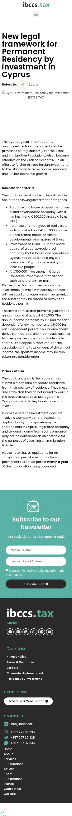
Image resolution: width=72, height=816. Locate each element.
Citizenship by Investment (25, 673)
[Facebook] (10, 631)
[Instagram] (25, 631)
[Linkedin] (18, 631)
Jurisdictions (13, 764)
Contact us (12, 789)
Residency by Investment (24, 679)
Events (9, 784)
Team (8, 774)
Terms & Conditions (21, 662)
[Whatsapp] (33, 631)
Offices (9, 769)
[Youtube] (49, 631)
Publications (13, 779)
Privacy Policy (16, 657)
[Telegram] (41, 631)
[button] (36, 14)
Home (8, 749)
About (8, 754)
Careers (12, 668)
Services (10, 759)
